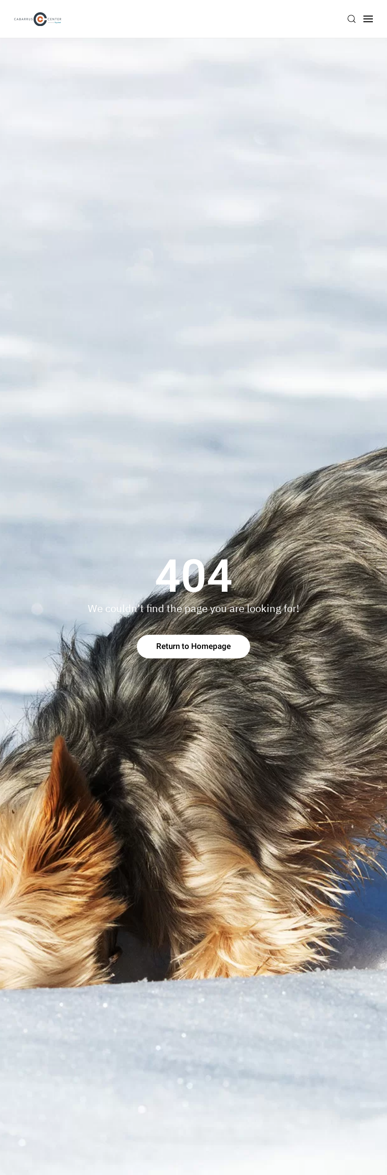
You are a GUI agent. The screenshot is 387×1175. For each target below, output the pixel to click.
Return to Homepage (193, 646)
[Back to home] (37, 19)
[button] (351, 19)
